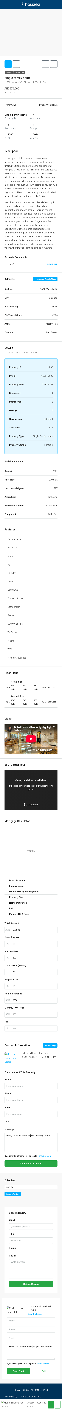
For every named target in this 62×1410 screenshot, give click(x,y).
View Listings (50, 1045)
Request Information (31, 1163)
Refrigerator (14, 607)
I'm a (7, 1121)
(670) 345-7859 (48, 1057)
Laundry (11, 573)
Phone (8, 1093)
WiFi (10, 649)
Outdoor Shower (16, 598)
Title (11, 1234)
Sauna (11, 615)
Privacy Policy (10, 1396)
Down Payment (12, 937)
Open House (19, 72)
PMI (7, 1021)
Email (7, 1107)
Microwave (13, 590)
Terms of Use (44, 1156)
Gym (10, 564)
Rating (12, 1248)
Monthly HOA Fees (14, 1007)
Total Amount (12, 923)
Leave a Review (12, 1194)
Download (52, 264)
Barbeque (12, 547)
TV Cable (12, 632)
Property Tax (11, 979)
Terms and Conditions (30, 1396)
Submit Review (31, 1284)
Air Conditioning (15, 539)
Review (13, 1255)
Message (9, 1129)
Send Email (18, 1371)
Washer (11, 640)
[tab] (8, 64)
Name (8, 1079)
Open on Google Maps (46, 279)
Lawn (10, 581)
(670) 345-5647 (29, 1057)
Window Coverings (17, 657)
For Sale (9, 72)
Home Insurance (13, 993)
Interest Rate (11, 951)
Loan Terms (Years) (15, 965)
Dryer (10, 556)
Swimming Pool (15, 623)
